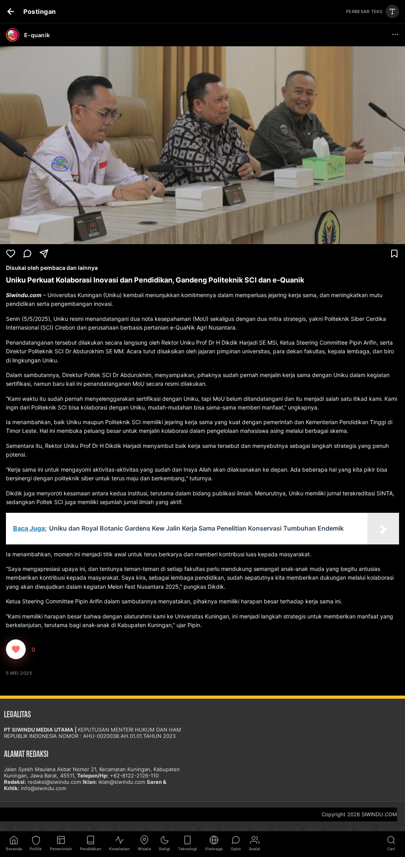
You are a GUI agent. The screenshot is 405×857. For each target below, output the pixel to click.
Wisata (144, 848)
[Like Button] (16, 649)
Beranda (14, 848)
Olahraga (214, 848)
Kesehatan (119, 848)
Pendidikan (90, 848)
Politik (36, 848)
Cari (391, 848)
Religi (164, 848)
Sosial (254, 848)
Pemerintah (61, 848)
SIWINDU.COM (379, 814)
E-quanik (37, 35)
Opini (236, 848)
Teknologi (187, 848)
